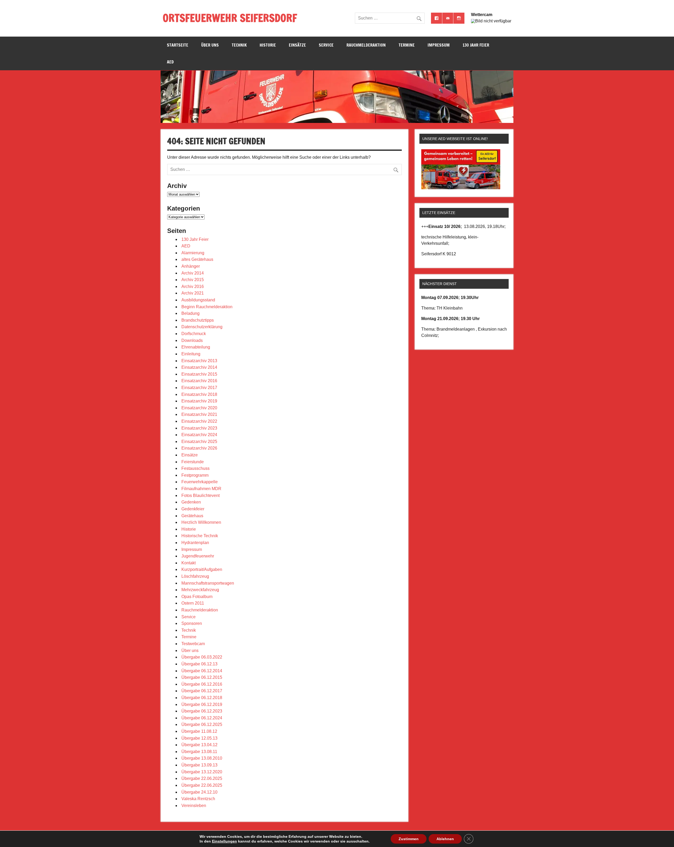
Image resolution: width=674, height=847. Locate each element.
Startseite (177, 45)
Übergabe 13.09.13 (199, 765)
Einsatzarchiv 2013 (199, 360)
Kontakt (188, 563)
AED (170, 62)
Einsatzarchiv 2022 (199, 421)
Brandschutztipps (197, 320)
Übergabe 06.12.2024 (201, 718)
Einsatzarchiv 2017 (199, 387)
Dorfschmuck (193, 333)
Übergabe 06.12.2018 (201, 697)
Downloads (192, 340)
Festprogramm (195, 475)
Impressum (439, 45)
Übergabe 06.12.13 (199, 664)
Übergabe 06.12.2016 (201, 684)
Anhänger (190, 266)
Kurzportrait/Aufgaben (201, 569)
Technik (239, 45)
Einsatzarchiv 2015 (199, 374)
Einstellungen (224, 841)
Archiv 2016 (192, 286)
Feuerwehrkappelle (199, 482)
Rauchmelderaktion (366, 45)
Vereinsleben (193, 805)
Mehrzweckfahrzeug (200, 589)
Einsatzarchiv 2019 (199, 401)
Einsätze (297, 45)
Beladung (190, 313)
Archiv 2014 (192, 273)
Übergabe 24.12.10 (199, 792)
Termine (407, 45)
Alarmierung (192, 253)
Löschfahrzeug (195, 576)
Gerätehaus (192, 516)
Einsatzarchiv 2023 (199, 428)
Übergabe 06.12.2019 (201, 704)
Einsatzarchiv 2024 (199, 434)
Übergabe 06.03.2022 (201, 657)
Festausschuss (195, 468)
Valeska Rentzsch (198, 798)
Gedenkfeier (192, 509)
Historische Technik (199, 536)
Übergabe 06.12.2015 (201, 677)
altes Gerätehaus (197, 259)
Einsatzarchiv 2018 (199, 394)
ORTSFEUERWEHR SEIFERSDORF (230, 17)
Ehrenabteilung (195, 347)
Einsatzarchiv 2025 (199, 441)
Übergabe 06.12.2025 (201, 724)
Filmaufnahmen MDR (201, 488)
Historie (268, 45)
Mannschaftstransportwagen (207, 583)
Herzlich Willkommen (201, 522)
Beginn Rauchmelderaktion (206, 307)
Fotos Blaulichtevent (200, 495)
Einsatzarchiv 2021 (199, 414)
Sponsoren (191, 623)
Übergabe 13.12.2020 (201, 772)
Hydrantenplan (195, 542)
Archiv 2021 (192, 293)
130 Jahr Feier (476, 45)
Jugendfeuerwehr (197, 556)
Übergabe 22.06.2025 (201, 778)
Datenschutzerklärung (201, 327)
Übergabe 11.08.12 (199, 731)
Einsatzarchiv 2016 (199, 380)
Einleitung (190, 354)
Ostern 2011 (192, 603)
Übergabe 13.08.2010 (201, 758)
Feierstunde (192, 462)
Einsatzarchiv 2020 (199, 408)
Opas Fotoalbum (196, 596)
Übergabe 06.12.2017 (201, 691)
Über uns (210, 45)
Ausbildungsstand (198, 300)
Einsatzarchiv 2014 (199, 367)
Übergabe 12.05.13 (199, 738)
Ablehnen (445, 839)
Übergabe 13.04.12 (199, 745)
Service (326, 45)
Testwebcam (193, 643)
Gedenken (191, 502)
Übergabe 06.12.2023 (201, 711)
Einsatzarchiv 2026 (199, 448)
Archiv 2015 (192, 279)
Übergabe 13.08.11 (199, 751)
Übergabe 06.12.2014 (201, 671)
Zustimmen (409, 839)
